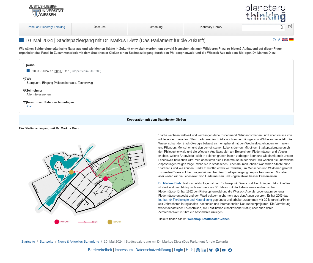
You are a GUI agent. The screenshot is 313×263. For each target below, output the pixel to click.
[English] (285, 39)
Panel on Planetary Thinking (46, 27)
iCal (29, 106)
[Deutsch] (291, 39)
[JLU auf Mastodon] (217, 250)
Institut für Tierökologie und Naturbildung (185, 199)
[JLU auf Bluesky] (211, 250)
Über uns (100, 27)
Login (179, 250)
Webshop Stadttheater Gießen (208, 219)
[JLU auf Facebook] (230, 250)
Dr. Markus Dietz (169, 183)
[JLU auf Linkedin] (205, 250)
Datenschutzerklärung (153, 250)
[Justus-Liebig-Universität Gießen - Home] (46, 11)
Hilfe (189, 250)
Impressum (124, 250)
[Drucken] (274, 39)
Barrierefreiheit (100, 250)
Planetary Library (211, 27)
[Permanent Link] (279, 39)
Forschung (155, 27)
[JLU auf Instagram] (198, 250)
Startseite (28, 241)
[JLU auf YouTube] (223, 250)
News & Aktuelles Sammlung (78, 241)
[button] (290, 26)
